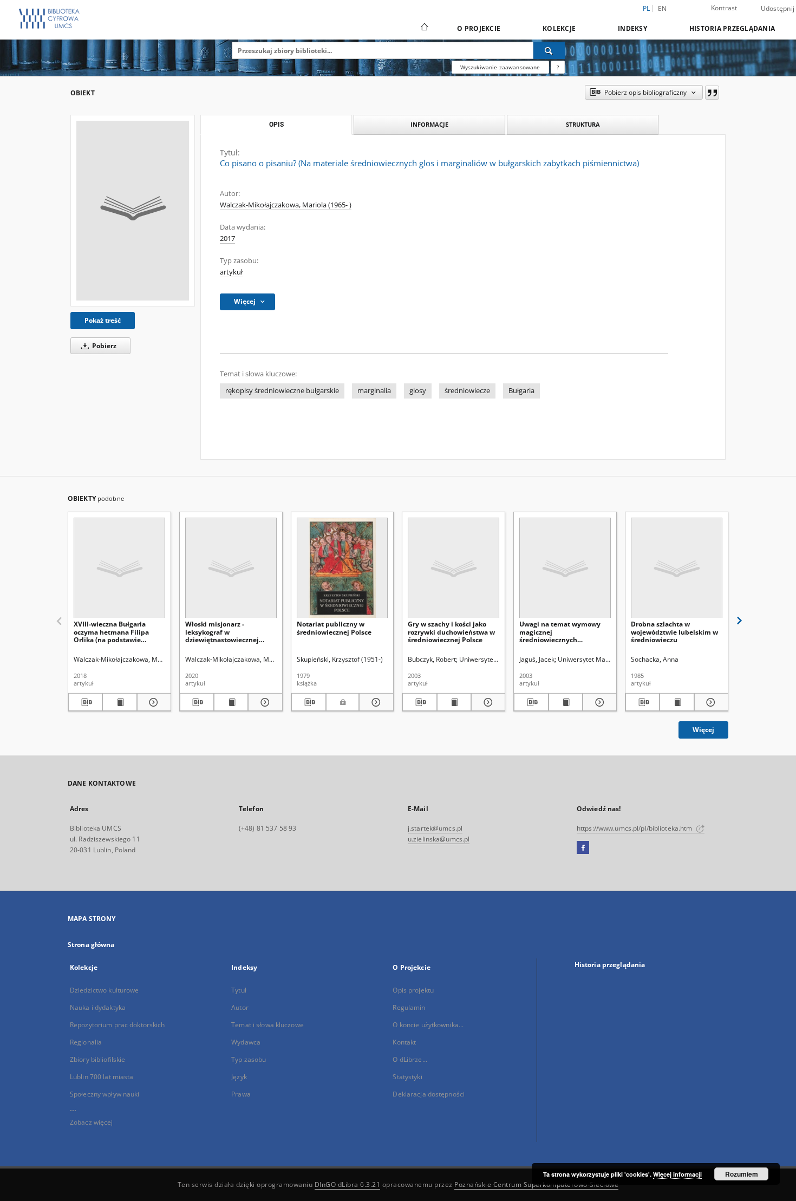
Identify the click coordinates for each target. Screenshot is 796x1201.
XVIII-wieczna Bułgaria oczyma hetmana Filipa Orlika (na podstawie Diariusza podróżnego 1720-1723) (118, 631)
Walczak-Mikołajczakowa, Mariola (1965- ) (285, 205)
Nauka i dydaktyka (98, 1007)
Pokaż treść (102, 320)
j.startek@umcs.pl (435, 828)
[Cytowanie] (712, 93)
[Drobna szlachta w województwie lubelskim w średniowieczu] (676, 568)
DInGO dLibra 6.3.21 (348, 1184)
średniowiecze (467, 390)
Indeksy (632, 28)
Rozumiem (741, 1174)
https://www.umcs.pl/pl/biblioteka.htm (635, 828)
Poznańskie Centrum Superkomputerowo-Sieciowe (536, 1184)
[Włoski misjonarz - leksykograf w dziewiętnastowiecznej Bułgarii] (231, 568)
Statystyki (407, 1076)
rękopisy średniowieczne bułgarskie (282, 390)
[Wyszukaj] (549, 50)
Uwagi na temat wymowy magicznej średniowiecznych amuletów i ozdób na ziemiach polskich (560, 631)
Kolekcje (559, 28)
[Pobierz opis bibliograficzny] (85, 702)
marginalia (374, 390)
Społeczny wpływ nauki (105, 1094)
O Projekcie (478, 28)
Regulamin (409, 1007)
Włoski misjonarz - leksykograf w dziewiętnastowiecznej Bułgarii (222, 631)
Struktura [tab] (583, 124)
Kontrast (724, 7)
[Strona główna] (424, 28)
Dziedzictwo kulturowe (104, 990)
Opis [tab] (276, 124)
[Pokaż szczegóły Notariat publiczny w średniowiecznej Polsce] (375, 702)
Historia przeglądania (732, 28)
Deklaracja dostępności (429, 1094)
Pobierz (103, 345)
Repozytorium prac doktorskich (117, 1024)
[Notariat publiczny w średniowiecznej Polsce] (342, 568)
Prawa (241, 1094)
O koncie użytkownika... (428, 1024)
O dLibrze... (410, 1059)
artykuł (231, 272)
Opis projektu (413, 990)
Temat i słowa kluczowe (267, 1024)
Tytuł (238, 990)
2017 (227, 238)
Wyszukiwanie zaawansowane (500, 67)
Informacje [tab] (429, 124)
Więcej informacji (677, 1174)
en (662, 8)
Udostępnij (778, 8)
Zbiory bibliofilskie (97, 1059)
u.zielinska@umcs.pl (438, 839)
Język (239, 1076)
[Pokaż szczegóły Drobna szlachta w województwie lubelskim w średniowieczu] (709, 702)
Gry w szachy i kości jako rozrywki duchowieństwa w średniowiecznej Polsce (451, 631)
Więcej (703, 729)
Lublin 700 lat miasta (102, 1076)
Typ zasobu (248, 1059)
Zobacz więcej (91, 1122)
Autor (240, 1007)
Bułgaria (521, 390)
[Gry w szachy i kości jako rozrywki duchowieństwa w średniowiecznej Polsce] (453, 568)
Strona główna (91, 944)
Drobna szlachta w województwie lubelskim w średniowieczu (674, 631)
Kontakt (404, 1042)
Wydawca (245, 1042)
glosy (417, 390)
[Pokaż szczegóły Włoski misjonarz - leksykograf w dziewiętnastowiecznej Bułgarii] (263, 702)
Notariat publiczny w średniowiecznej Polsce (334, 627)
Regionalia (86, 1042)
